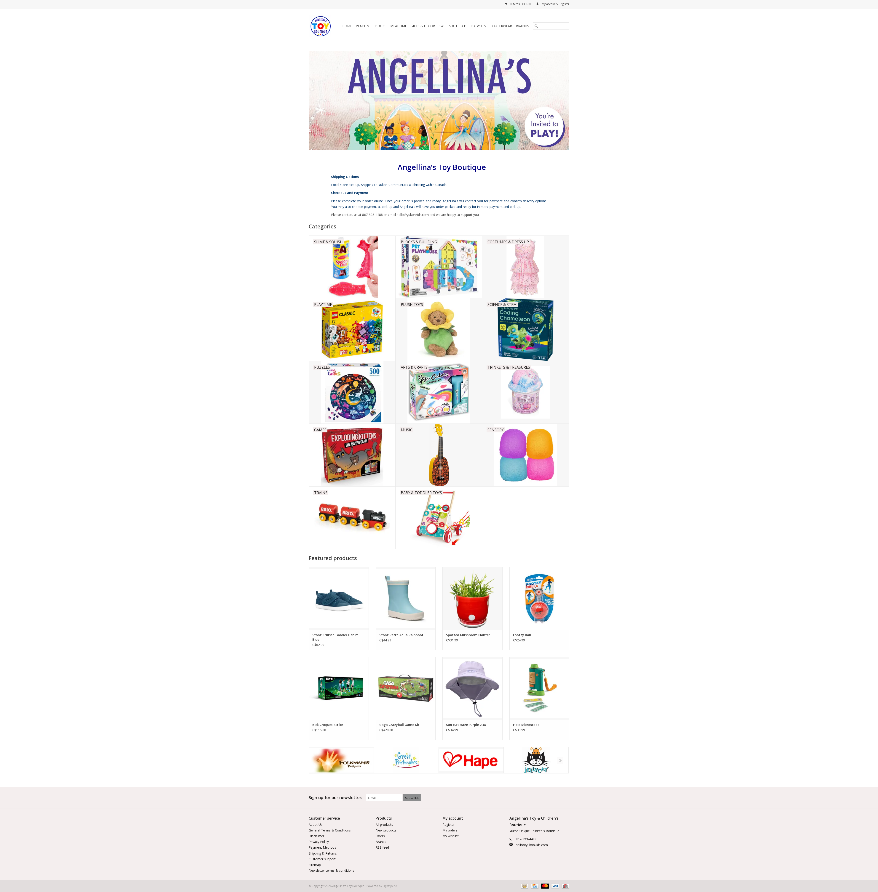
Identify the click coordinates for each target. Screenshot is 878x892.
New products (386, 830)
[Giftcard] (564, 886)
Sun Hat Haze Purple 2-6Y (466, 725)
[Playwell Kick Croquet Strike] (339, 688)
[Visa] (555, 886)
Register (448, 824)
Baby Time (479, 26)
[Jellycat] (471, 760)
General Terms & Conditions (330, 830)
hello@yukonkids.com (532, 845)
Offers (380, 836)
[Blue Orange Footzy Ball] (539, 598)
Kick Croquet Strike (327, 725)
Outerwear (502, 26)
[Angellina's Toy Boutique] (321, 26)
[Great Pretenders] (341, 760)
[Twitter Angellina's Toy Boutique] (557, 797)
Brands (522, 26)
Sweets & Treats (453, 26)
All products (384, 824)
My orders (450, 830)
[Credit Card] (534, 886)
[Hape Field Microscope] (539, 688)
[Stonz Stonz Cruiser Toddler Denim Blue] (339, 598)
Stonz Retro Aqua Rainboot (401, 635)
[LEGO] (536, 760)
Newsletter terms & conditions (331, 870)
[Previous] (318, 760)
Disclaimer (316, 836)
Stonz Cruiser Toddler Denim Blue (335, 637)
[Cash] (524, 886)
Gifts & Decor (423, 26)
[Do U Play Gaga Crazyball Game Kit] (406, 688)
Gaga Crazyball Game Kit (399, 725)
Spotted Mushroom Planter (468, 635)
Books (380, 26)
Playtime (363, 26)
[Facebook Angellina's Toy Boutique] (549, 797)
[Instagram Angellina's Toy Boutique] (565, 797)
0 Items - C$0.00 (521, 4)
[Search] (536, 26)
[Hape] (406, 760)
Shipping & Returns (323, 853)
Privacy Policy (319, 841)
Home (347, 26)
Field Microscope (526, 725)
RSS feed (382, 847)
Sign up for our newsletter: (335, 797)
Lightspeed (390, 886)
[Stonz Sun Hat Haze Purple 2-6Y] (472, 688)
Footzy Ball (522, 635)
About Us (315, 824)
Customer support (322, 859)
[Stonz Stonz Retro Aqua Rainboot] (406, 598)
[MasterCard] (544, 886)
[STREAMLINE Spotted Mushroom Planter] (472, 598)
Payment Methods (322, 847)
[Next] (560, 760)
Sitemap (315, 865)
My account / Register (555, 4)
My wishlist (450, 836)
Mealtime (398, 26)
